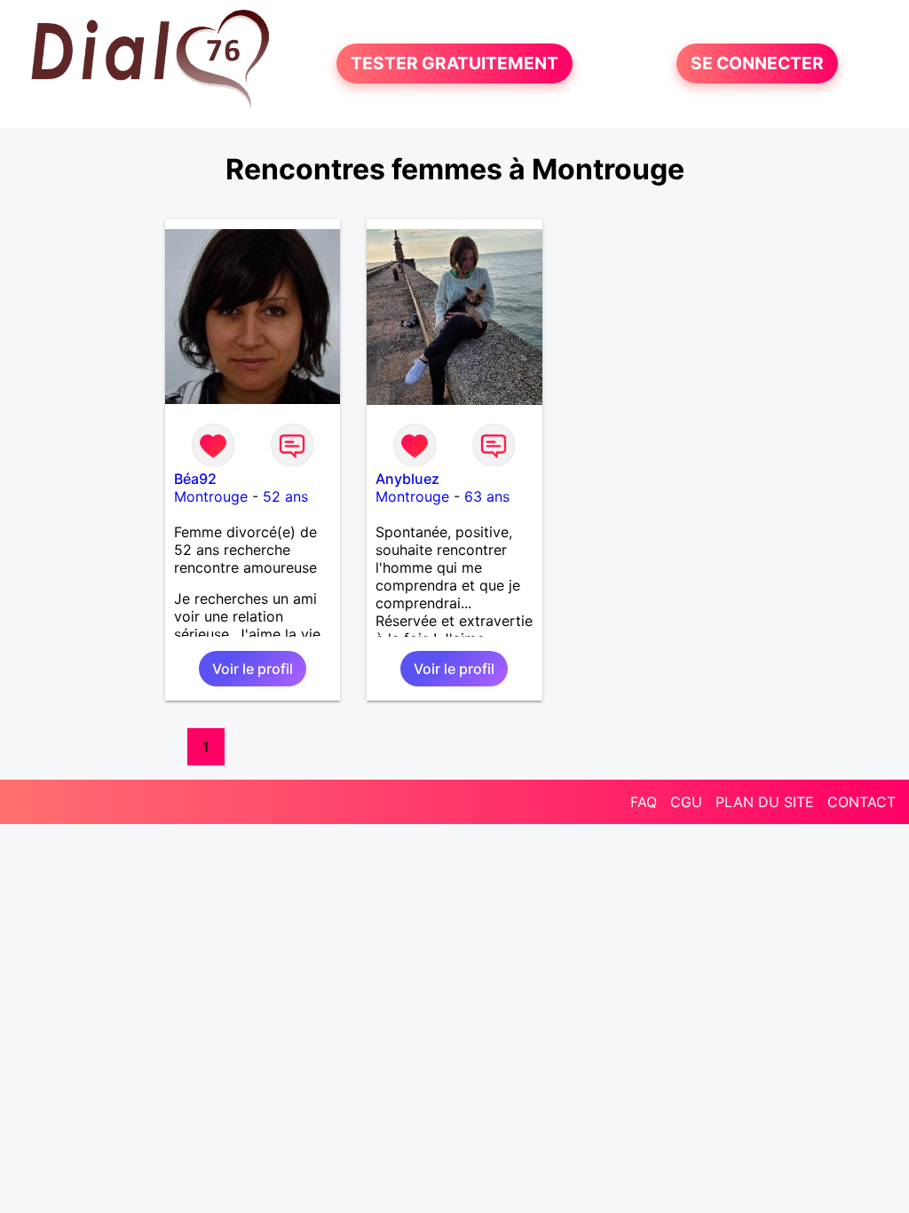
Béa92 (195, 479)
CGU (686, 802)
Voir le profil (252, 669)
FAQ (643, 802)
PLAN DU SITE (764, 802)
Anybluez (407, 479)
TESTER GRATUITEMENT (454, 64)
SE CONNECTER (757, 64)
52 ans (285, 496)
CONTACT (861, 802)
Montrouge (211, 496)
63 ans (487, 496)
